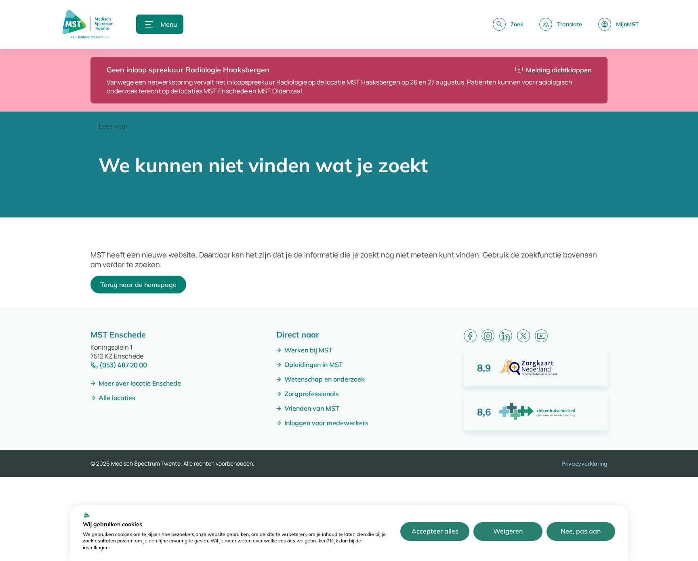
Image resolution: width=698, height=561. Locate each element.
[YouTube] (541, 335)
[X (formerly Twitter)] (523, 335)
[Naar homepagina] (88, 24)
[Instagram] (487, 335)
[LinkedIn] (505, 335)
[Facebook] (470, 335)
